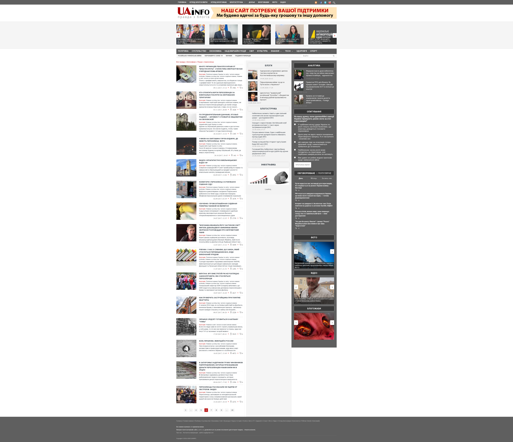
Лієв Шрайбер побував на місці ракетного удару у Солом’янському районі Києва (314, 300)
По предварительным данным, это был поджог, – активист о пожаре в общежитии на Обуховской (220, 117)
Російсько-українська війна (189, 56)
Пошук (199, 62)
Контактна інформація (190, 432)
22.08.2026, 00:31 (258, 146)
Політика (183, 51)
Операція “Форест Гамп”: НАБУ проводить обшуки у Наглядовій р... (255, 41)
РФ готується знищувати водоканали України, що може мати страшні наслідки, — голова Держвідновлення (313, 196)
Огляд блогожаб (219, 2)
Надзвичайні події (235, 51)
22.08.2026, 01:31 (258, 130)
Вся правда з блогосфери (186, 62)
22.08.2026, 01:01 (258, 139)
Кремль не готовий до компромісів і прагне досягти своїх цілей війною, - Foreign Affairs (318, 99)
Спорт (313, 51)
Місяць (314, 178)
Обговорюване (306, 173)
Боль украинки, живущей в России (216, 341)
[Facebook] (320, 2)
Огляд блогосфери (198, 2)
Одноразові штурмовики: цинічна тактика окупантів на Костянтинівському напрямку (273, 73)
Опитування (314, 111)
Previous (177, 35)
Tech (287, 51)
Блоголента (296, 421)
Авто (250, 421)
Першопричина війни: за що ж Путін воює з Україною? (272, 83)
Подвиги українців (243, 56)
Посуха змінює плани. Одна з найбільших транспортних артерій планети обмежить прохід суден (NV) (269, 134)
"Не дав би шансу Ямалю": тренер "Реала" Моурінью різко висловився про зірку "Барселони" (312, 224)
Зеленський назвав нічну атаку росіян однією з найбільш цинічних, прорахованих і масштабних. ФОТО (314, 265)
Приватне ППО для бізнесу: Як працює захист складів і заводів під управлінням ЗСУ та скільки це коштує (320, 85)
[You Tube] (329, 2)
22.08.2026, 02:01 (258, 120)
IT (253, 421)
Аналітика (314, 65)
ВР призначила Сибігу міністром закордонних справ (222, 40)
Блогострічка (235, 2)
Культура (262, 51)
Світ (251, 51)
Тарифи (229, 56)
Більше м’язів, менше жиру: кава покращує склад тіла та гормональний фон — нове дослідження (312, 214)
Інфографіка (268, 164)
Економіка (215, 51)
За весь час (327, 178)
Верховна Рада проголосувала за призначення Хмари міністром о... (190, 41)
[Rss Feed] (315, 2)
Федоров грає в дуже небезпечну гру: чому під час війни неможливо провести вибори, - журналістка (320, 73)
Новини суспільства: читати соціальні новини (220, 76)
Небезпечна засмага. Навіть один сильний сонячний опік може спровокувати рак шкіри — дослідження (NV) (269, 115)
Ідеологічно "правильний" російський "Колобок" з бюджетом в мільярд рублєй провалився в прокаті (274, 96)
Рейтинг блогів (306, 421)
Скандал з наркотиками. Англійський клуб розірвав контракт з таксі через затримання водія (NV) (269, 125)
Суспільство (199, 51)
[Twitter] (324, 2)
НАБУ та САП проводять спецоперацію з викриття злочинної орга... (319, 41)
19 (232, 410)
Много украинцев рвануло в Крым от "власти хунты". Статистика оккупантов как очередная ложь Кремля (220, 68)
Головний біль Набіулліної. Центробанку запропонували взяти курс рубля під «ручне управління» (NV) (270, 151)
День (301, 178)
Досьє (252, 2)
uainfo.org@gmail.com (206, 432)
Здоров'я (301, 51)
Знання (274, 51)
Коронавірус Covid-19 (213, 56)
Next (335, 35)
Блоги (268, 65)
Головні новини (188, 421)
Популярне (324, 173)
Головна (182, 2)
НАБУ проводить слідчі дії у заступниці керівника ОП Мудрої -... (287, 41)
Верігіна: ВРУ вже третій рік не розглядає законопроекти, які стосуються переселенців (219, 276)
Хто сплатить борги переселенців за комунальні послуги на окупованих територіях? (217, 95)
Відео (283, 2)
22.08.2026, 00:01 (258, 156)
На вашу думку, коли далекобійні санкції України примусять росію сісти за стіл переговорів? (314, 118)
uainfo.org (201, 430)
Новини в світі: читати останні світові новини (221, 324)
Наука (233, 421)
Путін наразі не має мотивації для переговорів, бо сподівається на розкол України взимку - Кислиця (313, 186)
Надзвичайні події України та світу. (210, 124)
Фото (274, 2)
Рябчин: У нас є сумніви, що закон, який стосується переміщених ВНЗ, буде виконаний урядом (219, 252)
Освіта (245, 421)
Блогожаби (263, 2)
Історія (239, 421)
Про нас (179, 432)
